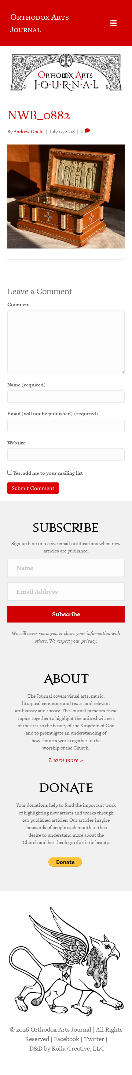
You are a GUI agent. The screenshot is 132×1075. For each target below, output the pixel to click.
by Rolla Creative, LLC (66, 1048)
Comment (18, 304)
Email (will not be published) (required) (52, 413)
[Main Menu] (113, 23)
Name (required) (26, 384)
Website (16, 442)
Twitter (94, 1038)
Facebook (66, 1038)
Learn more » (66, 760)
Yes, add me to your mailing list (47, 473)
